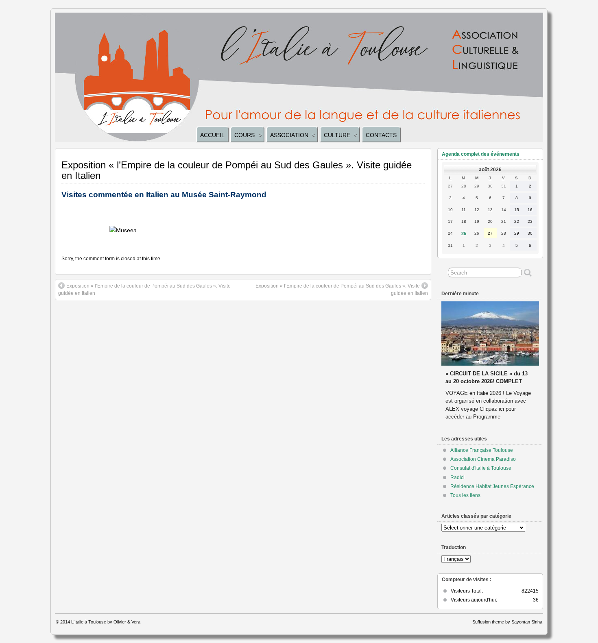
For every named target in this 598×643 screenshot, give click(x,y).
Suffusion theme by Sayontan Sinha (507, 621)
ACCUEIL (212, 135)
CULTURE (337, 135)
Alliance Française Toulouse (481, 450)
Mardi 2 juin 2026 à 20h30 (477, 366)
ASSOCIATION (289, 135)
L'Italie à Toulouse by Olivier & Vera (105, 621)
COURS (244, 135)
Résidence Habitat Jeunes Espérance (492, 486)
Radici (457, 477)
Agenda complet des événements (480, 154)
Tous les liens (465, 495)
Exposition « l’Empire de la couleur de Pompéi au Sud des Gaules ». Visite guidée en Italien (144, 289)
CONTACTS (381, 135)
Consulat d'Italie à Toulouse (480, 468)
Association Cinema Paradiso (483, 459)
